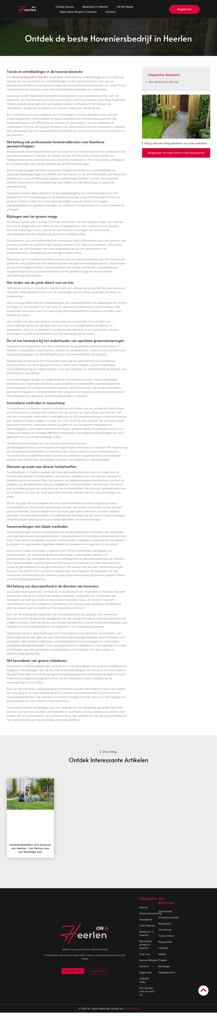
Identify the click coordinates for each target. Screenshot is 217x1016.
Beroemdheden (147, 960)
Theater (162, 960)
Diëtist (162, 954)
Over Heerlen (147, 925)
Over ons (144, 954)
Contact (110, 11)
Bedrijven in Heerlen (95, 6)
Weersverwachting (147, 913)
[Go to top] (203, 990)
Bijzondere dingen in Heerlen (78, 11)
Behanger (164, 966)
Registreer (145, 972)
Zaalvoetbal (165, 911)
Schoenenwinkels (166, 917)
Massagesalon (166, 972)
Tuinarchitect (166, 935)
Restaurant (164, 923)
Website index (144, 980)
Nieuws (143, 907)
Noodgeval (145, 919)
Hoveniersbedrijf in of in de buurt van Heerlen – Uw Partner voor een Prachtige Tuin (30, 848)
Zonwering (164, 929)
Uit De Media (125, 6)
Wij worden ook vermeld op (146, 991)
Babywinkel (165, 941)
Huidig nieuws (65, 6)
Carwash (163, 948)
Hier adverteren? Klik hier (164, 81)
